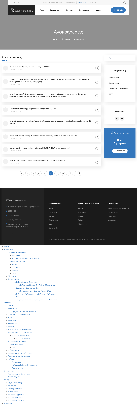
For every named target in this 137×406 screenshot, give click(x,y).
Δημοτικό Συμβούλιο (16, 395)
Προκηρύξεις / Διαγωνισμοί (119, 89)
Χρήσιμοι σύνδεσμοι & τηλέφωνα (24, 365)
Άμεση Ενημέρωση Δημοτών (52, 2)
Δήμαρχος (12, 386)
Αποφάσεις (93, 2)
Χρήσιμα (11, 359)
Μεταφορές (16, 255)
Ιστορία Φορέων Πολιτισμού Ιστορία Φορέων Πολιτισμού (34, 294)
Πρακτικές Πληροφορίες (17, 252)
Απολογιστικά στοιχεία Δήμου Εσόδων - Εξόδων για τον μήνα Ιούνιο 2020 (38, 160)
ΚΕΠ (13, 347)
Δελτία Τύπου (114, 83)
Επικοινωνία (118, 10)
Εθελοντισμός (13, 326)
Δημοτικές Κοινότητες (16, 400)
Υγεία (10, 318)
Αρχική (55, 39)
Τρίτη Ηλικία (12, 309)
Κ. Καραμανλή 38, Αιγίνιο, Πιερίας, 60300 (24, 207)
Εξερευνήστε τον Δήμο (16, 261)
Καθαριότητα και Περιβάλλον (19, 329)
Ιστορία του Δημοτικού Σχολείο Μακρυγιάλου (33, 291)
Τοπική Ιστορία (13, 279)
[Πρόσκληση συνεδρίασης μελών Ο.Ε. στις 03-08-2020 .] (97, 68)
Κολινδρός (82, 212)
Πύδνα (80, 220)
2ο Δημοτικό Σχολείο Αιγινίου (27, 288)
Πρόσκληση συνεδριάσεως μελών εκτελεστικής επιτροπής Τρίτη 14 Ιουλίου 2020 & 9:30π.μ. (44, 136)
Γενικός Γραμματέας (15, 389)
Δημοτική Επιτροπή (15, 397)
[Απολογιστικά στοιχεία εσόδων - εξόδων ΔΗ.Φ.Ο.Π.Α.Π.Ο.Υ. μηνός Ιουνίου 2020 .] (97, 149)
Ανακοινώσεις (114, 78)
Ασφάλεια (12, 321)
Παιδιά (10, 306)
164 (51, 173)
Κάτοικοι (52, 216)
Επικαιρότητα (70, 2)
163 (45, 172)
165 (57, 172)
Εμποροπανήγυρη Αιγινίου (22, 335)
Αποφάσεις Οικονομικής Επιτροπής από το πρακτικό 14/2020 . (33, 109)
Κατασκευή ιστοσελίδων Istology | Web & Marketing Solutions (87, 239)
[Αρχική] (21, 10)
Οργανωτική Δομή (15, 383)
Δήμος (51, 224)
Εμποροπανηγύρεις (23, 338)
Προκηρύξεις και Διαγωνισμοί (19, 356)
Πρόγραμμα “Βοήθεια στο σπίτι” (24, 312)
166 (63, 172)
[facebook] (14, 3)
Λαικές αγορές (17, 368)
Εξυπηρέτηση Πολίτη (16, 344)
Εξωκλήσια (16, 297)
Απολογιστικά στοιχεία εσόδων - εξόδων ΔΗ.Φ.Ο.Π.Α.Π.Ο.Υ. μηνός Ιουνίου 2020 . (40, 148)
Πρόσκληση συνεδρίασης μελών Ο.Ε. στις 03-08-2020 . (30, 67)
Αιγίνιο (80, 208)
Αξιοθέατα (82, 224)
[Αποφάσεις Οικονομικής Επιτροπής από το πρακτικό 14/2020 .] (97, 110)
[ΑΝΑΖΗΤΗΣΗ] (132, 58)
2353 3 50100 (13, 211)
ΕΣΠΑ (111, 94)
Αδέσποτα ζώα (13, 350)
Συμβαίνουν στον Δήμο (17, 341)
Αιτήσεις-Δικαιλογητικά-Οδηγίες (20, 353)
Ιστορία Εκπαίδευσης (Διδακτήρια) (25, 282)
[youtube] (18, 3)
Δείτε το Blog (120, 151)
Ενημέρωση (82, 2)
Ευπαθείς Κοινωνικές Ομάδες (19, 315)
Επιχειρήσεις (53, 220)
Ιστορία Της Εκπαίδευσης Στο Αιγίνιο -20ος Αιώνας (35, 285)
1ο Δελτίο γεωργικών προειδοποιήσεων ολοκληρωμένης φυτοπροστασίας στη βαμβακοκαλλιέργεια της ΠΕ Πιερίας (50, 122)
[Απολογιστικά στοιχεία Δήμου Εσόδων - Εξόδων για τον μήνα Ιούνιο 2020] (97, 162)
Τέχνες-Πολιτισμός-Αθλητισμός (20, 332)
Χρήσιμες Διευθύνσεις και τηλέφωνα (26, 258)
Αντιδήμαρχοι (13, 392)
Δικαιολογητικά (14, 377)
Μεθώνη (81, 216)
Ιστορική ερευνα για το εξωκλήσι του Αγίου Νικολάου (36, 300)
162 (40, 172)
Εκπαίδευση (12, 324)
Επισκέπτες (53, 212)
